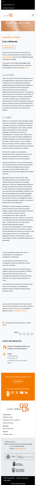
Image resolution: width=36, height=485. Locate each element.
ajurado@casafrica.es (20, 311)
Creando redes (7, 434)
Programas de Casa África (11, 420)
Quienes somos (8, 417)
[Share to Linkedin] (31, 334)
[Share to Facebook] (20, 334)
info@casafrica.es (20, 448)
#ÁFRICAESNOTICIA (9, 4)
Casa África (7, 37)
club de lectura (9, 47)
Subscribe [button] (18, 381)
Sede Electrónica (8, 8)
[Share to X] (24, 334)
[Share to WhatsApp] (27, 334)
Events (17, 37)
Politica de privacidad (18, 483)
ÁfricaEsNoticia (8, 428)
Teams (26, 67)
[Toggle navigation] (32, 15)
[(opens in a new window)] (8, 392)
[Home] (9, 15)
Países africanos (8, 423)
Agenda (5, 431)
